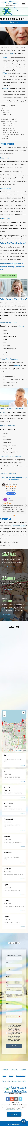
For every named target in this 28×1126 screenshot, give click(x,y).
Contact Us (5, 139)
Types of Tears (6, 110)
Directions (23, 765)
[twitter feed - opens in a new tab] (20, 1099)
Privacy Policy (19, 1109)
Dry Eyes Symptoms (10, 130)
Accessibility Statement (10, 1109)
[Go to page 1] (13, 515)
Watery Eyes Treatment (11, 126)
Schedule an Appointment (8, 275)
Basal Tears (8, 113)
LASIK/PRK (14, 1070)
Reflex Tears (8, 117)
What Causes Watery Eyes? (9, 121)
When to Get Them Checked (11, 132)
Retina (4, 1076)
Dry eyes (2, 412)
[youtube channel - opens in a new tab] (12, 1099)
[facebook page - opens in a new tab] (8, 1099)
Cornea (11, 1076)
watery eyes (21, 326)
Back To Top (14, 1114)
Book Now (14, 22)
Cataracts (5, 1070)
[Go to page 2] (14, 515)
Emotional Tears (9, 115)
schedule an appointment (19, 526)
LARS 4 (9, 498)
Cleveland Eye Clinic (11, 484)
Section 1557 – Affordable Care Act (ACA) (14, 1081)
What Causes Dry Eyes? (8, 128)
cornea (11, 53)
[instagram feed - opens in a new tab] (16, 1099)
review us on (10, 493)
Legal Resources (20, 1076)
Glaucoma (23, 1070)
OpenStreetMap (18, 750)
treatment (17, 366)
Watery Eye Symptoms (10, 124)
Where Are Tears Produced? (9, 119)
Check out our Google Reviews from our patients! (14, 135)
